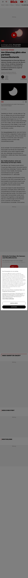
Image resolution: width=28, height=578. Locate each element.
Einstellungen (14, 303)
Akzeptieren (14, 306)
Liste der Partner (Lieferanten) (8, 298)
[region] (14, 289)
